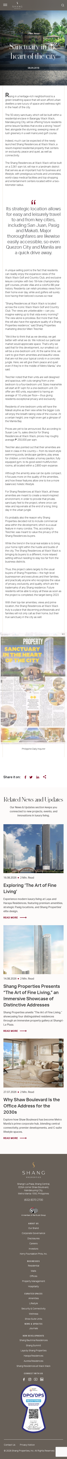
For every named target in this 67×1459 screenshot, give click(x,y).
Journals (33, 1328)
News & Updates (34, 1324)
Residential (33, 1266)
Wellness (33, 1314)
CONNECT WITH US (33, 1373)
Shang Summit (33, 1345)
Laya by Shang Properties (34, 1351)
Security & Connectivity (33, 1309)
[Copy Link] (44, 777)
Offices (33, 1276)
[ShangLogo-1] (33, 1171)
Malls (33, 1271)
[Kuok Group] (33, 1211)
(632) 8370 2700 (33, 1200)
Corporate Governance (33, 1233)
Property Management (33, 1281)
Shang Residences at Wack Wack (33, 1366)
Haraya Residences (33, 1356)
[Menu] (5, 5)
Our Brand (33, 1228)
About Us (33, 1223)
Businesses (33, 1261)
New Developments (33, 1336)
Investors (33, 1249)
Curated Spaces (33, 1294)
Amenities (33, 1298)
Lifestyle (33, 1303)
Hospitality (33, 1286)
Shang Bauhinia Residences (34, 1340)
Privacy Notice (27, 1445)
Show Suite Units (33, 1319)
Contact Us (9, 1445)
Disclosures (33, 1238)
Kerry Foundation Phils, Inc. (33, 1254)
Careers (33, 1244)
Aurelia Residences (33, 1361)
